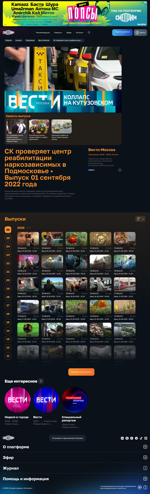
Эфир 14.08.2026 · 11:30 (51, 342)
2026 (28, 227)
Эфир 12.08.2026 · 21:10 (51, 364)
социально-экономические (100, 162)
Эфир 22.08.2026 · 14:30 (27, 251)
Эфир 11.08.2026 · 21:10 (123, 364)
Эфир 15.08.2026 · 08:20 (123, 319)
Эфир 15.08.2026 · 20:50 (75, 319)
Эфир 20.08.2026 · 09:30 (75, 274)
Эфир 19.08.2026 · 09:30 (27, 296)
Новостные (93, 159)
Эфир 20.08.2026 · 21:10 (27, 274)
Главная (8, 40)
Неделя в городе (17, 417)
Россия (115, 154)
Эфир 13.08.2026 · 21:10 (99, 342)
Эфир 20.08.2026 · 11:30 (51, 274)
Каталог (19, 40)
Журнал (11, 468)
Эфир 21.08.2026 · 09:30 (123, 251)
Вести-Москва (44, 40)
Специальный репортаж (71, 418)
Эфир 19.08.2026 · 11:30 (123, 274)
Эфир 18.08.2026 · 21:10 (51, 296)
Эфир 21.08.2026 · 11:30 (99, 251)
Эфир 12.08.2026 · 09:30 (99, 364)
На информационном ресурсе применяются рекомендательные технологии (118, 487)
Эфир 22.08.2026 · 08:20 (51, 251)
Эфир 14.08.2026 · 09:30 (75, 342)
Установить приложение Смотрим (67, 438)
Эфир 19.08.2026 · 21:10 (99, 274)
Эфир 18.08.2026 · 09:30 (99, 296)
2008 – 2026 (105, 154)
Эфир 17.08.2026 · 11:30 (26, 319)
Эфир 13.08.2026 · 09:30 (27, 364)
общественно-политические (100, 160)
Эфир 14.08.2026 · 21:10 (26, 342)
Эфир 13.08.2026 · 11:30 (123, 342)
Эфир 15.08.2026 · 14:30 (99, 319)
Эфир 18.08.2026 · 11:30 (75, 296)
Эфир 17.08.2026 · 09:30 (51, 319)
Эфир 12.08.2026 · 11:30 (75, 364)
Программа (30, 40)
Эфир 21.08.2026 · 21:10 (75, 251)
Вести (37, 417)
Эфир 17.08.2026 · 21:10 (123, 296)
